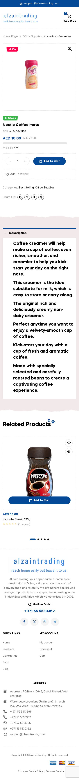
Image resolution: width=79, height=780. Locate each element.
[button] (70, 49)
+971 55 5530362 (39, 611)
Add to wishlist (20, 174)
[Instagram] (45, 622)
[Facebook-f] (24, 622)
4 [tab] (45, 539)
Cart (42, 656)
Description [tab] (18, 233)
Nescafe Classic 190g (16, 519)
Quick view (69, 451)
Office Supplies (32, 36)
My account (47, 642)
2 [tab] (38, 539)
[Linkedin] (55, 622)
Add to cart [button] (41, 500)
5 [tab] (48, 539)
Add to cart (52, 161)
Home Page (10, 36)
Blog (5, 669)
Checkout (46, 649)
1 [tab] (33, 539)
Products (8, 649)
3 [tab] (41, 539)
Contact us (10, 656)
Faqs (6, 662)
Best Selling (26, 187)
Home (6, 642)
